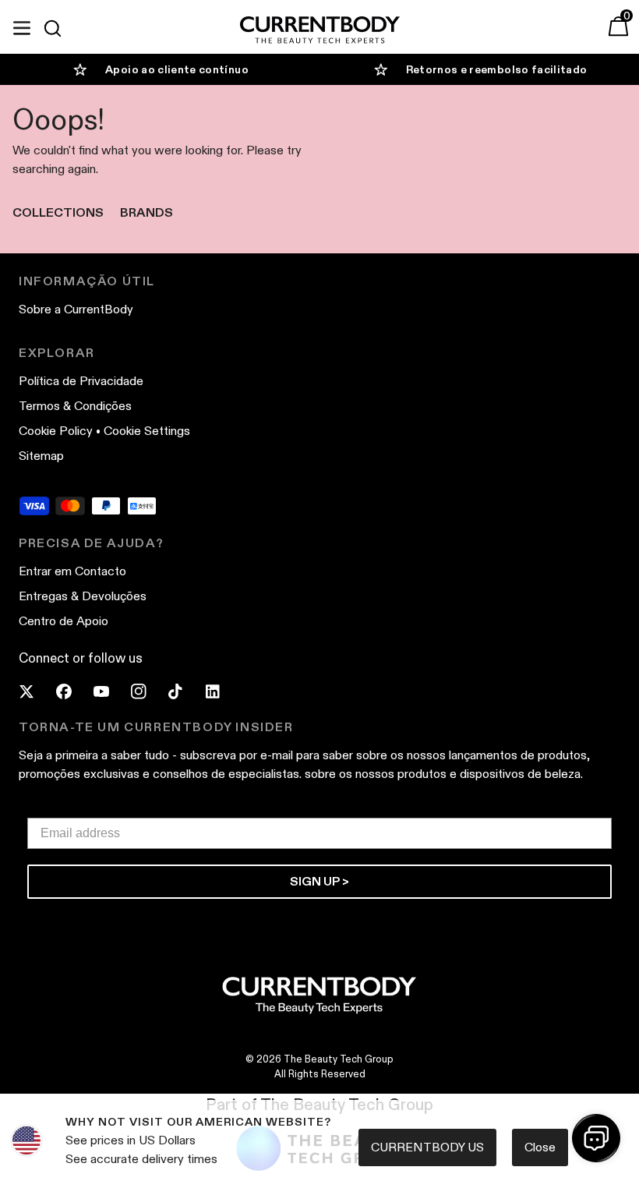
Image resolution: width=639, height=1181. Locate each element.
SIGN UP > (319, 881)
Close (540, 1147)
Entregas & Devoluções (83, 596)
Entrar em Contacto (72, 571)
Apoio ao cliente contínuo (177, 69)
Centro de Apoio (63, 620)
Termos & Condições (75, 405)
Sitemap (41, 455)
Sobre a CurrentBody (76, 309)
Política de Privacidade (81, 380)
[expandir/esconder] (21, 25)
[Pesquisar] (59, 28)
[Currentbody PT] (320, 30)
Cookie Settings (147, 430)
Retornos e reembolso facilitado (497, 69)
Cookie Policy (56, 430)
